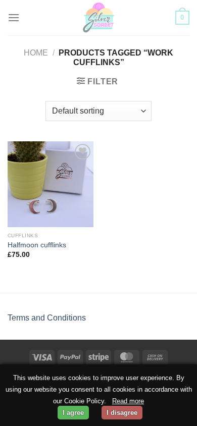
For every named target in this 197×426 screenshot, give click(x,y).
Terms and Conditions (47, 317)
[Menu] (14, 17)
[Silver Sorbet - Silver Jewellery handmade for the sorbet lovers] (98, 17)
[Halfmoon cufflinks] (50, 184)
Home (36, 52)
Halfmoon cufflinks (37, 245)
